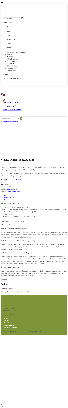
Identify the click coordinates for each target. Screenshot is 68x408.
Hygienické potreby (12, 68)
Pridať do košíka (5, 184)
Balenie (3, 179)
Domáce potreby (11, 70)
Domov (9, 27)
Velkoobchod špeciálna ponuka (16, 52)
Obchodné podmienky (10, 327)
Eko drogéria (11, 63)
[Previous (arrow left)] (1, 406)
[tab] (5, 195)
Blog (8, 35)
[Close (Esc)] (1, 404)
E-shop (9, 31)
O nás (9, 43)
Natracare (8, 189)
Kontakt (9, 47)
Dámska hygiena (12, 66)
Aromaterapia (11, 56)
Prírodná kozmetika (12, 59)
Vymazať (18, 179)
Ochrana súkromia (9, 325)
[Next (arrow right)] (3, 406)
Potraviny (9, 54)
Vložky (17, 121)
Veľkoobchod (11, 39)
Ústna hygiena (11, 61)
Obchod (6, 320)
